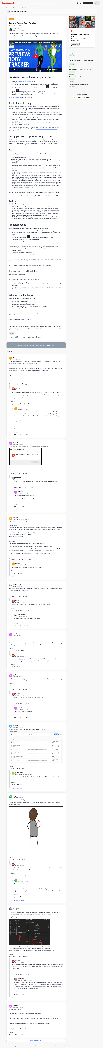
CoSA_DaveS (18, 477)
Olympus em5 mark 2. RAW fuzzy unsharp (79, 76)
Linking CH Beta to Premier (75, 53)
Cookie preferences (46, 1045)
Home (3, 7)
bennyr (14, 796)
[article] (36, 371)
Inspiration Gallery (54, 3)
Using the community (26, 1045)
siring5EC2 (15, 725)
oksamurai (17, 388)
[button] (88, 3)
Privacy (39, 1045)
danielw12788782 (17, 584)
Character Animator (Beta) (19, 7)
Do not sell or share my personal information (61, 1045)
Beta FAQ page (22, 659)
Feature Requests (44, 3)
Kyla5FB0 (15, 675)
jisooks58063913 (19, 772)
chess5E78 (15, 442)
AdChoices (74, 1045)
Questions (28, 7)
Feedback (12, 333)
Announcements (34, 3)
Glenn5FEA (15, 1005)
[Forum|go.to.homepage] (8, 3)
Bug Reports (72, 86)
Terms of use (34, 1045)
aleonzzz (15, 357)
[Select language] (81, 3)
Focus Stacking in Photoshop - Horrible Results (80, 69)
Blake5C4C (15, 517)
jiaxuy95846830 (16, 633)
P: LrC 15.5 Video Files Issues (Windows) (78, 84)
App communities (9, 7)
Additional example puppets (15, 97)
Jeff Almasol (16, 28)
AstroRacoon (16, 908)
